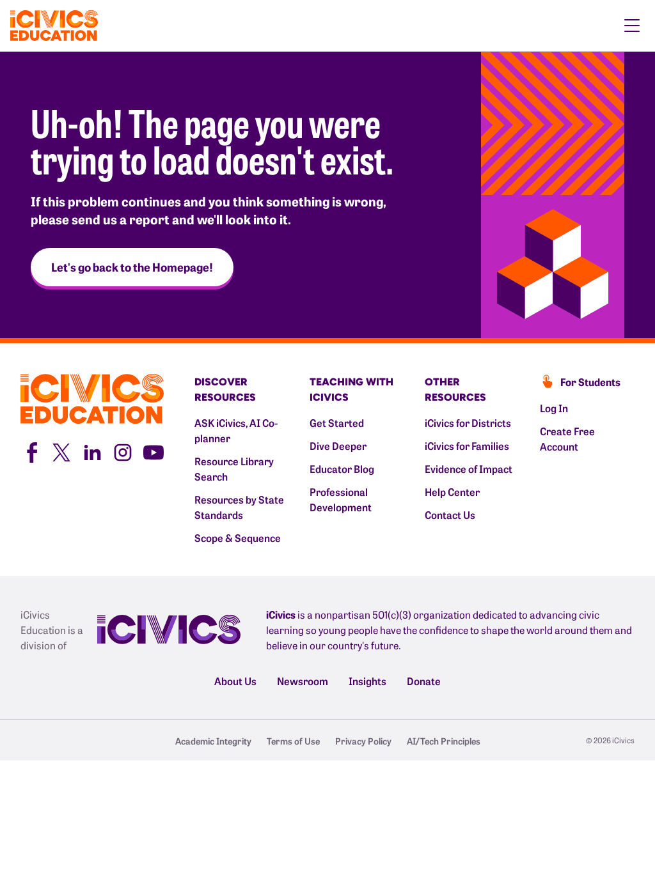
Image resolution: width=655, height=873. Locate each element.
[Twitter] (61, 451)
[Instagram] (123, 451)
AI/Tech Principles (443, 740)
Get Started (337, 422)
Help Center (452, 491)
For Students (590, 382)
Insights (367, 681)
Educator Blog (342, 468)
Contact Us (450, 514)
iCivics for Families (467, 445)
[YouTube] (153, 451)
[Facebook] (30, 451)
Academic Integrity (213, 740)
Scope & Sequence (237, 537)
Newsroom (302, 681)
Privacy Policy (363, 740)
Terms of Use (293, 740)
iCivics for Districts (468, 422)
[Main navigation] (632, 25)
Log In (554, 408)
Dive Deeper (338, 445)
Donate (424, 681)
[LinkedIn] (92, 451)
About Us (235, 681)
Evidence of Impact (468, 468)
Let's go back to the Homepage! (132, 267)
